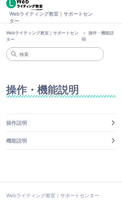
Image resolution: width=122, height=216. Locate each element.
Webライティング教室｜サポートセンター (51, 17)
